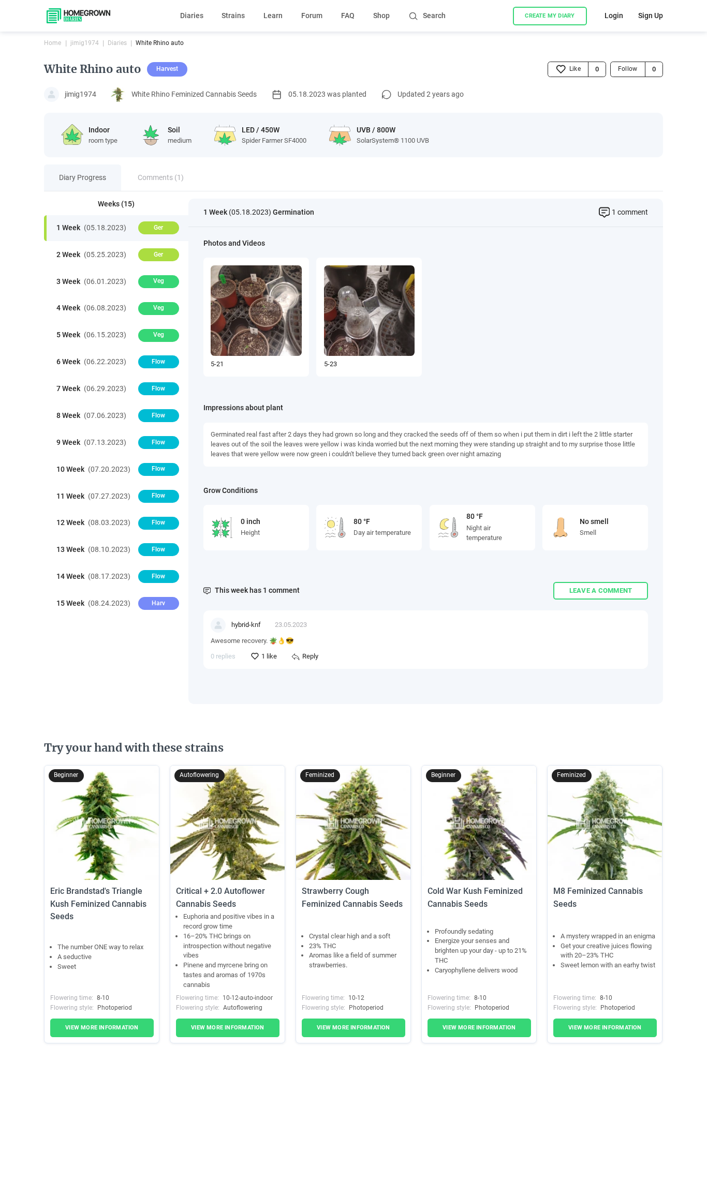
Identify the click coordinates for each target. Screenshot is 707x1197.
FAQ (348, 15)
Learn (273, 15)
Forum (311, 15)
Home (52, 43)
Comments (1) (161, 177)
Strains (233, 15)
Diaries (191, 15)
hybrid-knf (246, 625)
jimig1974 (84, 43)
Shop (381, 15)
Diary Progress (82, 177)
